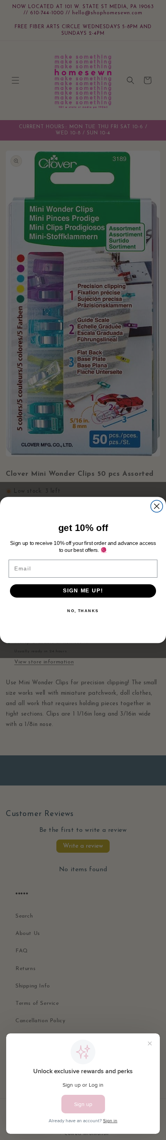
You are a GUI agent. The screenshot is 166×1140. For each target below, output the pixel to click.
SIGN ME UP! (83, 591)
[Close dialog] (157, 506)
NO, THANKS (83, 610)
